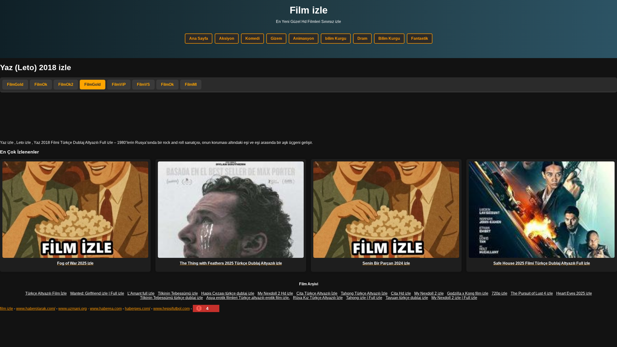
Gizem (276, 38)
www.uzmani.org (72, 309)
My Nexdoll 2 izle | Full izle (454, 298)
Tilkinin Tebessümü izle (178, 293)
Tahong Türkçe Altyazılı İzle (364, 293)
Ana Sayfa (198, 38)
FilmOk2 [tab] (65, 84)
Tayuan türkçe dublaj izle (407, 298)
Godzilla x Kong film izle (467, 293)
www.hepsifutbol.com (171, 309)
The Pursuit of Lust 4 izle (532, 293)
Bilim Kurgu (389, 38)
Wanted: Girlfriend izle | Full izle (97, 293)
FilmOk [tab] (40, 84)
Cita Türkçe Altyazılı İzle (316, 293)
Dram (362, 38)
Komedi (252, 38)
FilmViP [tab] (119, 84)
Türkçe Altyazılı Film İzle (46, 293)
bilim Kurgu (335, 38)
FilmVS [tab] (143, 84)
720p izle (499, 293)
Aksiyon (226, 38)
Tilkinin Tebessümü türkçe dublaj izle (171, 298)
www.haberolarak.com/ (35, 309)
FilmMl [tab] (191, 84)
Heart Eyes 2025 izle (574, 293)
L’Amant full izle (140, 293)
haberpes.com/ (137, 309)
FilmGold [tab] (15, 84)
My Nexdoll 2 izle (429, 293)
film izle (6, 309)
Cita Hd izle (401, 293)
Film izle (309, 10)
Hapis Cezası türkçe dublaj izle (227, 293)
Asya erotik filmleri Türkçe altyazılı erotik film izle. (248, 298)
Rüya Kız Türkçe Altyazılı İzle (318, 298)
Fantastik (419, 38)
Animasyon (303, 38)
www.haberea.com (106, 309)
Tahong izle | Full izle (364, 298)
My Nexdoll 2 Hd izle (275, 293)
